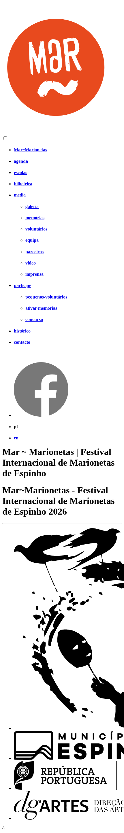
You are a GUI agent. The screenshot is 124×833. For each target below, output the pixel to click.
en (16, 437)
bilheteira (23, 183)
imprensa (34, 274)
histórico (22, 330)
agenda (21, 161)
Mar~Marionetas (30, 149)
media (20, 194)
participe (22, 285)
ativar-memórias (41, 308)
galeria (32, 206)
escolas (20, 172)
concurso (34, 319)
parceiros (34, 251)
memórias (34, 217)
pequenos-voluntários (46, 296)
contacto (22, 342)
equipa (32, 240)
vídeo (30, 262)
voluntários (36, 228)
